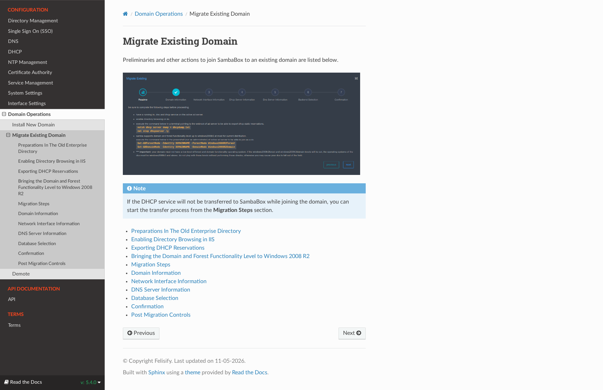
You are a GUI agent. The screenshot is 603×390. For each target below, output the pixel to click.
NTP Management (27, 62)
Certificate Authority (30, 72)
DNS (13, 41)
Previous (143, 333)
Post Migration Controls (42, 264)
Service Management (30, 83)
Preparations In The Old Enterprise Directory (52, 148)
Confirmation (31, 253)
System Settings (25, 93)
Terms (14, 325)
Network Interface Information (49, 224)
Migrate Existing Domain (39, 135)
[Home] (125, 14)
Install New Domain (33, 124)
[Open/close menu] (4, 114)
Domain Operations (29, 114)
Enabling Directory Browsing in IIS (51, 161)
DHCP (15, 51)
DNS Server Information (42, 233)
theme (192, 372)
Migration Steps (34, 204)
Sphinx (156, 372)
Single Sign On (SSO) (30, 31)
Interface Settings (27, 103)
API (11, 299)
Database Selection (37, 244)
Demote (21, 274)
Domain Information (38, 214)
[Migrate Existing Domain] (241, 128)
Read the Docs (249, 372)
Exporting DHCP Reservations (48, 171)
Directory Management (33, 20)
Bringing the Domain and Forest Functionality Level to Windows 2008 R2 (55, 187)
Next (349, 333)
